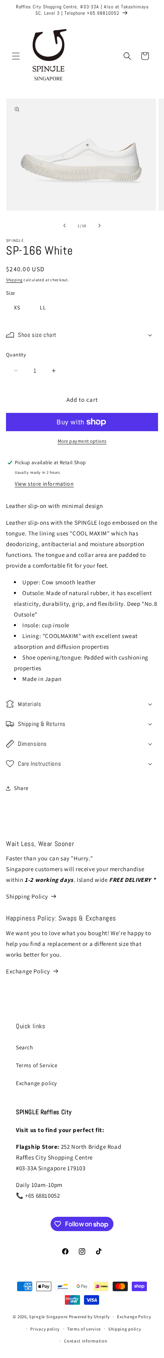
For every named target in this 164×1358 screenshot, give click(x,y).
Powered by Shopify (89, 1316)
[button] (16, 56)
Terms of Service (37, 1065)
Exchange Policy (28, 971)
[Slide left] (64, 225)
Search (24, 1047)
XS (17, 307)
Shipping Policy (27, 896)
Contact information (85, 1341)
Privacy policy (45, 1329)
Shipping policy (124, 1329)
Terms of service (84, 1329)
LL (43, 307)
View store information (44, 483)
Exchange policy (36, 1083)
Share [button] (21, 788)
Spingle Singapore (48, 1316)
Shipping (14, 279)
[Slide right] (99, 225)
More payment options (82, 441)
